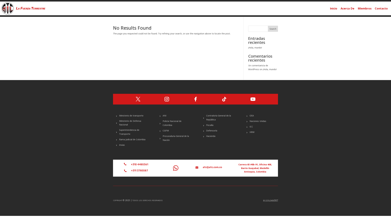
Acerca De (347, 8)
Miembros (364, 8)
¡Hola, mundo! (255, 47)
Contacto (381, 8)
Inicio (333, 8)
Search (273, 28)
